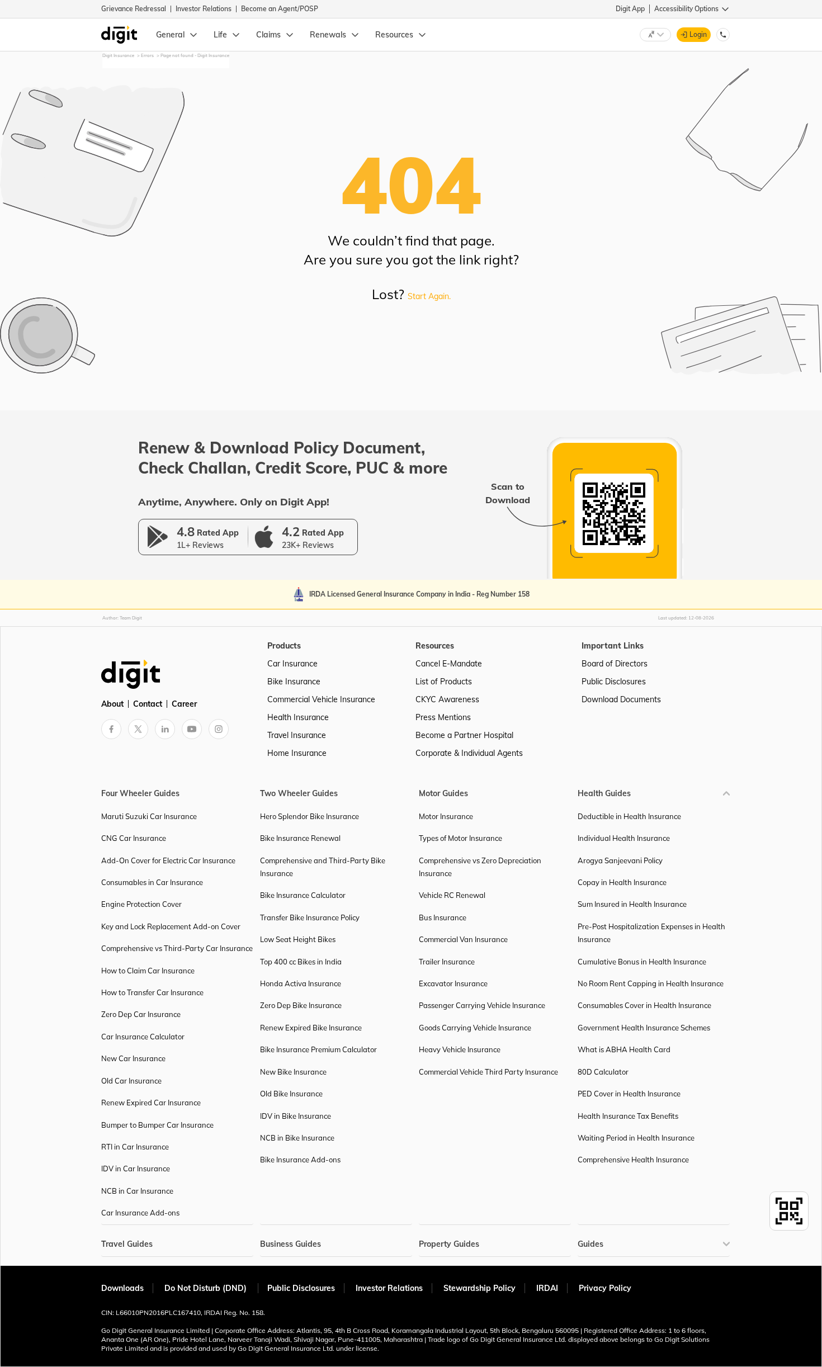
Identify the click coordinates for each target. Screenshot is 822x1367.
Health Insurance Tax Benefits (628, 1115)
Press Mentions (443, 717)
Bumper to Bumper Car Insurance (157, 1124)
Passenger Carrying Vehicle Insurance (482, 1005)
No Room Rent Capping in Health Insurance (651, 983)
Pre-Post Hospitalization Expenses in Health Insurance (651, 933)
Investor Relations (204, 8)
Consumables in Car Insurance (152, 882)
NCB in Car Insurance (137, 1190)
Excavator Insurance (453, 983)
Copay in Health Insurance (622, 882)
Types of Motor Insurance (460, 838)
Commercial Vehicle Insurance (321, 699)
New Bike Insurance (293, 1071)
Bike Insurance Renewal (300, 838)
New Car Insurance (133, 1058)
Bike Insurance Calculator (303, 895)
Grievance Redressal (133, 8)
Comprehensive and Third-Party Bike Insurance (322, 867)
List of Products (443, 682)
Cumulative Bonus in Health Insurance (642, 961)
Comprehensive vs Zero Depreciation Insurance (480, 867)
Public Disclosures (614, 682)
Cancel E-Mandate (448, 664)
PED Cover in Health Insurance (629, 1093)
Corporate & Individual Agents (469, 753)
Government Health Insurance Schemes (644, 1027)
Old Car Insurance (131, 1080)
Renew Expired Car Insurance (151, 1102)
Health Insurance (298, 717)
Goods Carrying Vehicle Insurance (475, 1027)
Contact (147, 704)
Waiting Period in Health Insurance (636, 1137)
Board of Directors (615, 664)
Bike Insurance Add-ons (300, 1159)
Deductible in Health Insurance (629, 816)
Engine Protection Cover (141, 904)
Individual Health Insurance (624, 838)
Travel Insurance (296, 735)
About (112, 704)
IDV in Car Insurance (135, 1168)
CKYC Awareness (447, 699)
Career (184, 704)
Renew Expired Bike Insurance (311, 1027)
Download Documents (621, 699)
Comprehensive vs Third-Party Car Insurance (177, 948)
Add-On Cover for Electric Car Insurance (168, 860)
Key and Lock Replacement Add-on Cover (170, 926)
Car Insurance (292, 664)
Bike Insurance (293, 682)
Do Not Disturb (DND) (206, 1288)
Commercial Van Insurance (463, 939)
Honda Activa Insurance (300, 983)
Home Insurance (297, 753)
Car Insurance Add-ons (140, 1212)
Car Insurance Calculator (143, 1036)
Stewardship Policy (479, 1288)
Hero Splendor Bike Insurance (309, 816)
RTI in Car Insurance (135, 1146)
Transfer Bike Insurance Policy (310, 917)
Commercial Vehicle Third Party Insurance (488, 1071)
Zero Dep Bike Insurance (301, 1005)
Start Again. (429, 296)
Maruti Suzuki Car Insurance (149, 816)
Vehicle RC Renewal (452, 895)
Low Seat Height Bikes (298, 939)
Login (698, 34)
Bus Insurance (442, 917)
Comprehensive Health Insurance (633, 1159)
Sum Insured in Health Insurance (632, 904)
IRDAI (547, 1288)
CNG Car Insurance (133, 838)
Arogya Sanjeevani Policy (620, 860)
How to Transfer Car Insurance (152, 992)
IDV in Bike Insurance (295, 1115)
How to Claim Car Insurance (148, 970)
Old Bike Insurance (291, 1093)
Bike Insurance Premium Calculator (318, 1049)
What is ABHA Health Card (624, 1049)
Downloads (122, 1288)
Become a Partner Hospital (464, 735)
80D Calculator (603, 1071)
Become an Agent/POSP (279, 8)
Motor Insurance (446, 816)
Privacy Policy (605, 1288)
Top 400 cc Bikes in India (301, 961)
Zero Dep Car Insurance (141, 1014)
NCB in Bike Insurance (297, 1137)
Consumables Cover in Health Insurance (644, 1005)
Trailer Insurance (447, 961)
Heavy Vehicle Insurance (459, 1049)
